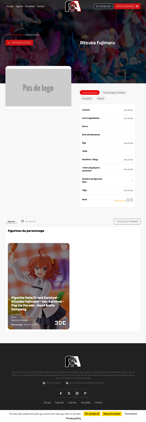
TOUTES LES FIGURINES (127, 221)
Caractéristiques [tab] (89, 92)
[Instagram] (77, 393)
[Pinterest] (85, 393)
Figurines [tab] (11, 221)
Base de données (125, 6)
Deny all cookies (112, 413)
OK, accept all (92, 413)
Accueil (10, 6)
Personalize (131, 413)
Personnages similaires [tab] (114, 92)
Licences (72, 402)
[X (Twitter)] (69, 393)
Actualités (30, 6)
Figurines (59, 402)
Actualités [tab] (87, 98)
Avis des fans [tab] (31, 221)
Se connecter (103, 6)
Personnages (18, 34)
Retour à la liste (21, 42)
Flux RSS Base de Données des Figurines (86, 383)
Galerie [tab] (101, 98)
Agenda (19, 6)
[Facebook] (61, 393)
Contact (41, 6)
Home (7, 34)
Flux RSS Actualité (53, 383)
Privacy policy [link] (73, 418)
